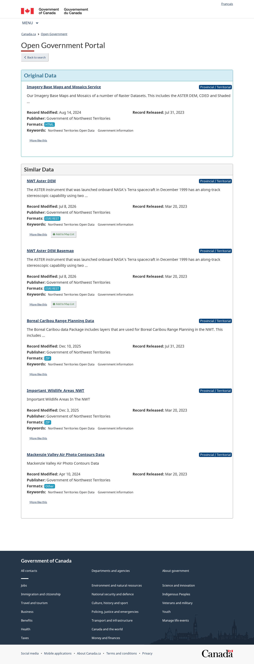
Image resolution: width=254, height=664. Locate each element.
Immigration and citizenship (41, 594)
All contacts (29, 571)
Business (27, 612)
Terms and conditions (121, 653)
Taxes (25, 638)
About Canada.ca (89, 653)
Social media (30, 653)
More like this (38, 140)
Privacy (147, 653)
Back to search (36, 57)
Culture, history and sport (110, 603)
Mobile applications (58, 653)
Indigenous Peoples (176, 594)
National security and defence (113, 594)
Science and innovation (178, 585)
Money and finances (106, 638)
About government (175, 571)
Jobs (24, 585)
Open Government (54, 34)
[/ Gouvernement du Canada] (54, 11)
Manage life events (175, 620)
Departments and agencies (111, 571)
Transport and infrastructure (112, 620)
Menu (28, 22)
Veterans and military (177, 603)
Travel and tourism (34, 603)
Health (25, 629)
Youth (166, 612)
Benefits (27, 620)
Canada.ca (28, 34)
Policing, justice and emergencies (115, 612)
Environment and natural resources (117, 585)
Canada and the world (107, 629)
